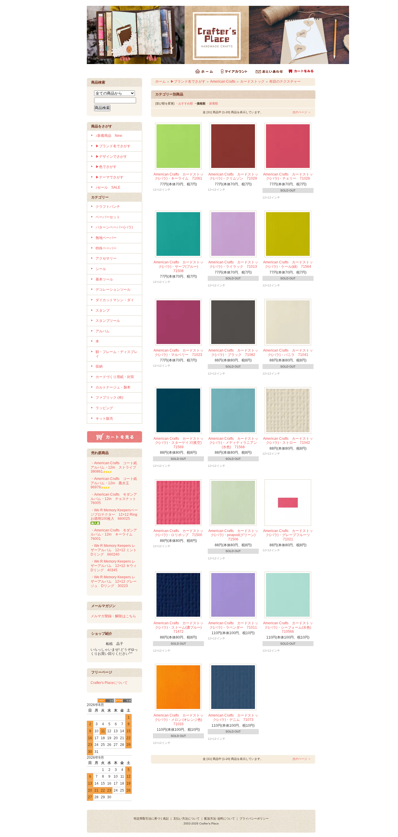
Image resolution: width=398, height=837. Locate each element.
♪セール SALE (108, 187)
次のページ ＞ (302, 112)
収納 (99, 366)
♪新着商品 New (109, 136)
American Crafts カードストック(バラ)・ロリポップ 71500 (178, 533)
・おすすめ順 (184, 103)
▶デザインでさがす (111, 157)
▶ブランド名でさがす (113, 146)
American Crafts (222, 81)
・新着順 (212, 103)
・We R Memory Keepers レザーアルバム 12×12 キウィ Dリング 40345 (115, 565)
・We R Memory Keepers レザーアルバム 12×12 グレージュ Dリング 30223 (114, 581)
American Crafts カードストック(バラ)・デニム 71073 (233, 717)
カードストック (252, 81)
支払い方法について (186, 818)
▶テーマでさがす (110, 177)
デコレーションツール (113, 290)
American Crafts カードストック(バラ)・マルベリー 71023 (178, 352)
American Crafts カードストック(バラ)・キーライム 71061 (178, 176)
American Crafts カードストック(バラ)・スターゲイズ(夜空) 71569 (179, 443)
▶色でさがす (106, 167)
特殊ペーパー (106, 248)
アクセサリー (106, 258)
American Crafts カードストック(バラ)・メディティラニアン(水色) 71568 (233, 443)
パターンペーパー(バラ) (114, 227)
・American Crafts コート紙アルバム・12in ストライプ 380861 (115, 467)
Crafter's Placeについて (109, 683)
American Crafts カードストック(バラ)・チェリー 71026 (288, 176)
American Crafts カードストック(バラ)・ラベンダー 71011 (233, 625)
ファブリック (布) (109, 398)
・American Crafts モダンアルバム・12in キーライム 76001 (114, 534)
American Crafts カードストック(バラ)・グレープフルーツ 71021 (288, 535)
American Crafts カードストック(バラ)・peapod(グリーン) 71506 (233, 535)
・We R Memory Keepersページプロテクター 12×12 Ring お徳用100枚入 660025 (116, 514)
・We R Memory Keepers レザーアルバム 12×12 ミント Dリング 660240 (115, 550)
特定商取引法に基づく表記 (151, 818)
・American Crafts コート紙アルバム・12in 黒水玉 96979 (114, 483)
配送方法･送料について (219, 818)
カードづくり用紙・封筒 (115, 377)
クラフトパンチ (108, 207)
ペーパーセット (108, 217)
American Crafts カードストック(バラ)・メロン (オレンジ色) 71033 (180, 719)
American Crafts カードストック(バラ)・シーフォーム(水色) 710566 (289, 627)
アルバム (103, 331)
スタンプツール (108, 321)
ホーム (160, 81)
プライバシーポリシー (254, 818)
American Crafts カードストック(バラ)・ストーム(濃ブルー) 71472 (179, 627)
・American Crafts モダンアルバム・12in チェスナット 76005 (115, 498)
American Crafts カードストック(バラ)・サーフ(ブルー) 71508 (178, 266)
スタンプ (103, 310)
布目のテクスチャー (285, 81)
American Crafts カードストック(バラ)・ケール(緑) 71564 (288, 264)
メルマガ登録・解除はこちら (113, 616)
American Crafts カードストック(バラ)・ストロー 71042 (288, 441)
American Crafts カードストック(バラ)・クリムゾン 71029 (233, 176)
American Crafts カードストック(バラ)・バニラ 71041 (288, 352)
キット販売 (104, 418)
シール (101, 269)
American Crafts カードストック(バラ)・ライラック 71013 (233, 264)
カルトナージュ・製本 (113, 387)
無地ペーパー (106, 238)
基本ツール (104, 279)
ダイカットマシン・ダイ (115, 300)
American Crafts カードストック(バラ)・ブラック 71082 (233, 352)
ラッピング (104, 408)
